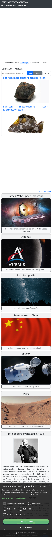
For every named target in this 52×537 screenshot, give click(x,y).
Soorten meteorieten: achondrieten (24, 77)
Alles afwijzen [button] (26, 527)
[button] (26, 498)
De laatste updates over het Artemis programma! (26, 270)
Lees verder (43, 495)
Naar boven (44, 191)
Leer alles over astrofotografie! (26, 308)
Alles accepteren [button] (26, 521)
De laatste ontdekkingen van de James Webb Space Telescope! (26, 230)
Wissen (38, 73)
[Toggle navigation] (48, 4)
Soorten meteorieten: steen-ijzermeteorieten (26, 108)
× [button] (49, 485)
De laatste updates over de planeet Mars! (26, 426)
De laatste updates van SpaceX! (26, 386)
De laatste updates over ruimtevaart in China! (26, 348)
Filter (30, 73)
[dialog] (26, 510)
